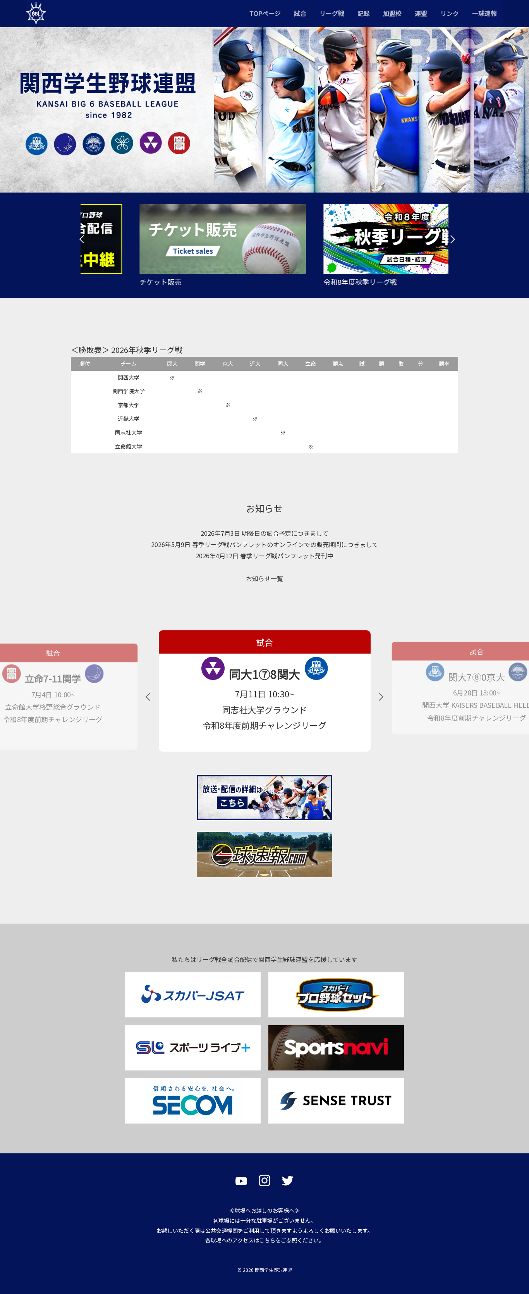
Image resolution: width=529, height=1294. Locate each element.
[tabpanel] (172, 245)
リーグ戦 (331, 13)
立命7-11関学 (53, 678)
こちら (267, 1240)
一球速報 (484, 13)
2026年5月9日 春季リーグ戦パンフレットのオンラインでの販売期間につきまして (264, 544)
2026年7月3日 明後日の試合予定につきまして (264, 533)
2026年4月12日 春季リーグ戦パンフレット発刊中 (264, 555)
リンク (449, 13)
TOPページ (265, 13)
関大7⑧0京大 (476, 676)
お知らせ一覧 (264, 578)
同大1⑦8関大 (264, 673)
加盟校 (392, 13)
